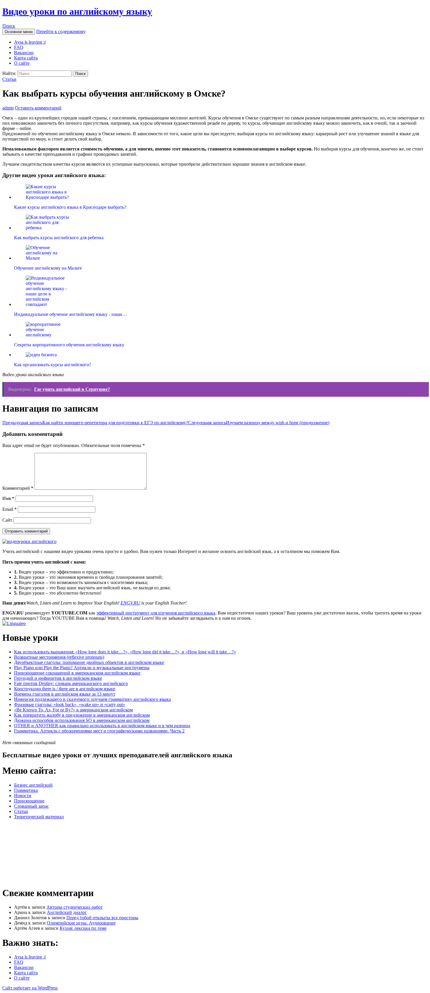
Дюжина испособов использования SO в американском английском (81, 720)
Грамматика (26, 790)
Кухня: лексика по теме (83, 928)
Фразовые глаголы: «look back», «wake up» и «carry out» (69, 704)
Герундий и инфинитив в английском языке (58, 678)
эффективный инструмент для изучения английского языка (156, 612)
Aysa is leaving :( (30, 42)
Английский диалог (67, 912)
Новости (22, 795)
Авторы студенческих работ (75, 907)
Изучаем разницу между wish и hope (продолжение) (258, 422)
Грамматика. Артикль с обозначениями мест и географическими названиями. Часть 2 (99, 730)
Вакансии (24, 52)
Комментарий (17, 488)
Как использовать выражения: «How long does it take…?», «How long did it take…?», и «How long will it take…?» (125, 651)
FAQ (18, 47)
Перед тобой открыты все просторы (102, 917)
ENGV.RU (130, 602)
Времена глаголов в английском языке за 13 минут (64, 693)
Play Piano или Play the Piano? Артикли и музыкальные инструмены (81, 667)
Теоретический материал (39, 816)
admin (8, 107)
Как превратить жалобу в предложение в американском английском (82, 715)
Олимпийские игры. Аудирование (81, 922)
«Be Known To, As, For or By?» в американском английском (73, 709)
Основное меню (19, 32)
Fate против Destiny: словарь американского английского (71, 683)
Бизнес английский (33, 785)
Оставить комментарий (38, 107)
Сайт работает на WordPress (30, 987)
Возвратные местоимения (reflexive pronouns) (59, 657)
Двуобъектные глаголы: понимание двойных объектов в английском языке (89, 662)
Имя (8, 498)
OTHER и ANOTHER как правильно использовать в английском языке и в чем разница (102, 725)
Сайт (7, 520)
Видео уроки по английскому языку (77, 11)
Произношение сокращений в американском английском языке (77, 672)
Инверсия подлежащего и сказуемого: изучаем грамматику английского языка (92, 699)
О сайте (22, 63)
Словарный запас (31, 806)
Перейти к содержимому (61, 31)
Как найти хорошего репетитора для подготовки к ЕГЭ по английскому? (95, 422)
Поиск (8, 25)
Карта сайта (26, 57)
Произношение (29, 800)
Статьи (9, 79)
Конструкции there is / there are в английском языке (64, 688)
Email (9, 509)
